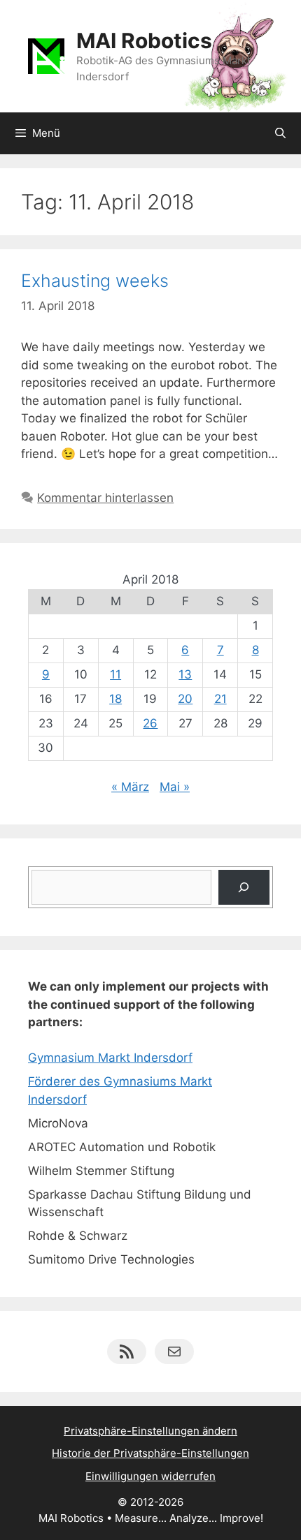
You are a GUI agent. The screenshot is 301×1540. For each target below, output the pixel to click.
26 (150, 723)
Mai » (175, 787)
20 (185, 699)
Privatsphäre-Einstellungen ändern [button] (150, 1430)
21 (220, 699)
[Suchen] (244, 887)
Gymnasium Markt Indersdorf (110, 1058)
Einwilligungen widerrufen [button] (150, 1476)
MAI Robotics (144, 40)
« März (130, 787)
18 (115, 699)
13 (185, 674)
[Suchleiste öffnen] (280, 133)
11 (115, 674)
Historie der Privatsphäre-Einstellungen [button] (150, 1453)
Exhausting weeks (95, 280)
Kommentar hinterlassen (105, 498)
